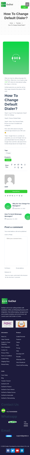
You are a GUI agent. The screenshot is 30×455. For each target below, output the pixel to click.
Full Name (7, 268)
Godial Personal (20, 336)
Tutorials (18, 23)
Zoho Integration (5, 347)
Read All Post (16, 191)
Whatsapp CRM (20, 359)
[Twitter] (13, 451)
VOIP (6, 82)
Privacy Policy (5, 353)
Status (18, 342)
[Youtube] (17, 451)
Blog (2, 378)
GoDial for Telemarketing (8, 398)
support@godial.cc (22, 436)
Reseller (18, 356)
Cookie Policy (5, 358)
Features (18, 339)
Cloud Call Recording (22, 365)
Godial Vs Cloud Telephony (5, 343)
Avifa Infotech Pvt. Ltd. (23, 446)
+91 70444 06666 (26, 424)
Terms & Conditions (6, 355)
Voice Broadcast (20, 362)
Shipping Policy (5, 361)
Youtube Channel (5, 381)
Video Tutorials (5, 339)
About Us (3, 336)
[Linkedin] (22, 451)
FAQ (17, 345)
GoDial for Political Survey (8, 392)
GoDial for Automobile (7, 395)
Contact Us (4, 350)
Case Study (4, 375)
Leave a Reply (8, 234)
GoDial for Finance (6, 386)
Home (11, 23)
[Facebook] (8, 451)
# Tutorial (8, 153)
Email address (20, 268)
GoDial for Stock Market (7, 389)
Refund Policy (5, 364)
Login (24, 7)
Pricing (18, 348)
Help (17, 351)
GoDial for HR (5, 383)
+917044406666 (11, 411)
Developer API (20, 353)
